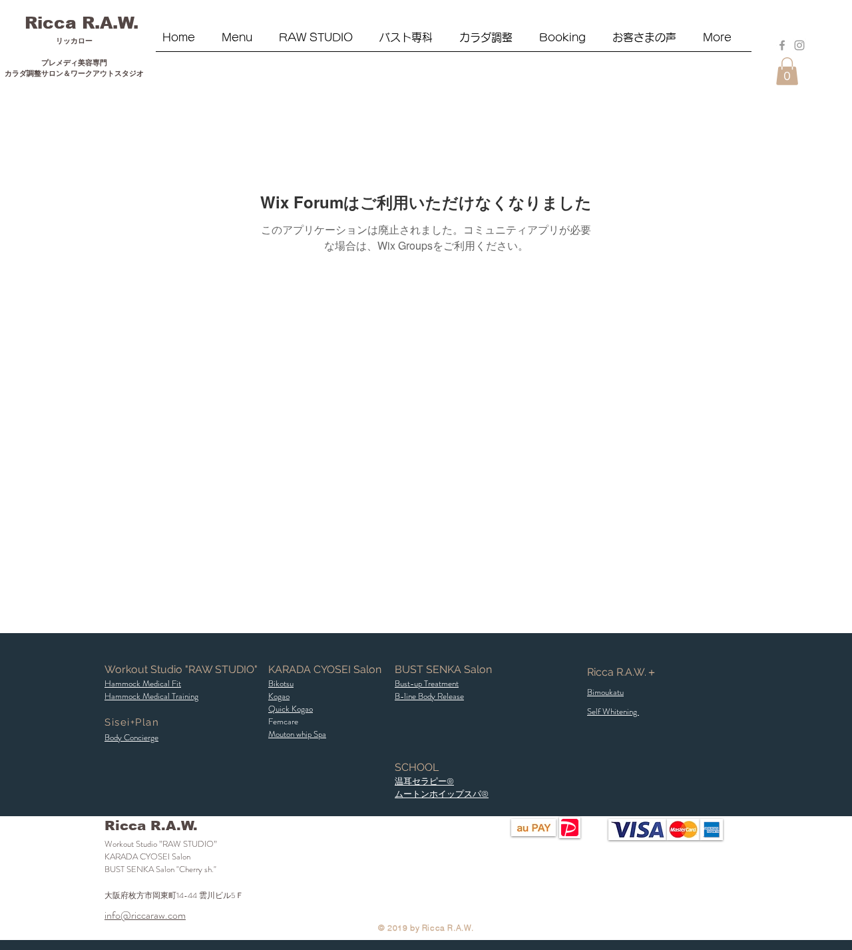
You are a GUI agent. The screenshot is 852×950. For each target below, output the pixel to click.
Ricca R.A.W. (81, 22)
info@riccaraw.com (145, 915)
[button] (322, 42)
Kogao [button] (279, 696)
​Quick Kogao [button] (290, 708)
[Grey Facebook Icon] (782, 45)
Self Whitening (613, 711)
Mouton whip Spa (297, 734)
